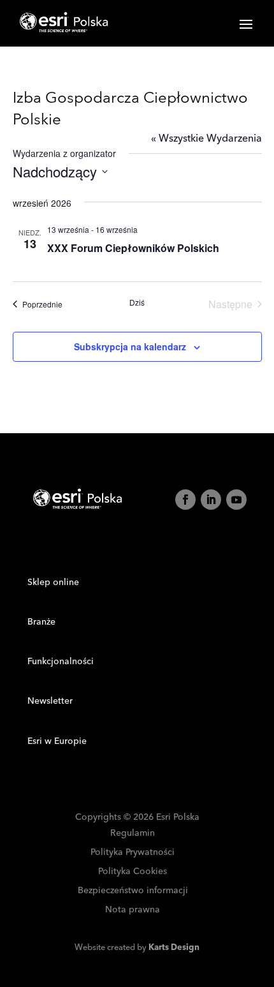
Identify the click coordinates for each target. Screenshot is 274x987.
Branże (41, 622)
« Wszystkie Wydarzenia (206, 138)
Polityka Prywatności (132, 852)
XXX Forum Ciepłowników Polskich (133, 248)
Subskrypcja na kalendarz (130, 346)
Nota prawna (132, 910)
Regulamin (132, 833)
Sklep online (53, 582)
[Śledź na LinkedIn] (211, 499)
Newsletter (50, 701)
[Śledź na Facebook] (185, 499)
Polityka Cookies (132, 872)
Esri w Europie (57, 741)
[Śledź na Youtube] (236, 499)
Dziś (137, 302)
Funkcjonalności (60, 661)
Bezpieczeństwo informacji (133, 891)
